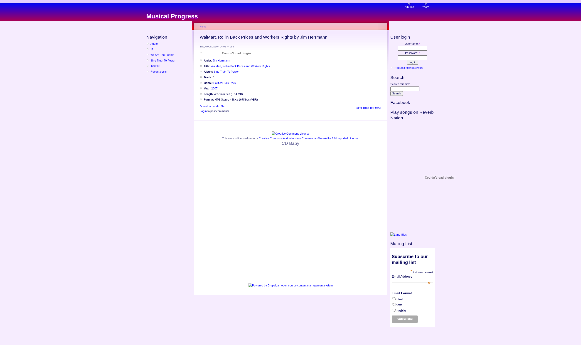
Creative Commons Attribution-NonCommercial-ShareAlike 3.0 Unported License (308, 138)
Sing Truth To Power (162, 60)
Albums (409, 7)
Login (203, 111)
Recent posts (158, 71)
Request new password (408, 67)
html (399, 299)
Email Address (411, 276)
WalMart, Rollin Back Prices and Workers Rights (240, 66)
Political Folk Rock (224, 83)
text (399, 305)
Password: (412, 53)
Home (203, 26)
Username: (412, 43)
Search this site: (400, 84)
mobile (401, 310)
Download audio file (212, 106)
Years (425, 7)
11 (151, 49)
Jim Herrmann (221, 60)
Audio (154, 43)
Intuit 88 (155, 66)
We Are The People (162, 55)
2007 (214, 88)
